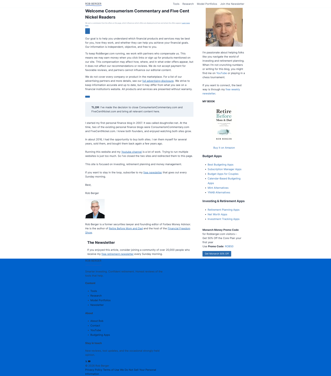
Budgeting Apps (100, 334)
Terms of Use (111, 369)
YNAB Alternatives (219, 192)
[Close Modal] (87, 31)
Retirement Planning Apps (223, 209)
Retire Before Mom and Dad (126, 228)
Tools (176, 3)
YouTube (221, 73)
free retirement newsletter (117, 254)
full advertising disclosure (158, 80)
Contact (95, 325)
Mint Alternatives (218, 187)
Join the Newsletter (232, 3)
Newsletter (97, 304)
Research (188, 3)
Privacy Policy (93, 369)
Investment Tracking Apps (223, 219)
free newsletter (152, 172)
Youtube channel (131, 151)
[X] (86, 361)
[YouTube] (89, 361)
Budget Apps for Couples (223, 173)
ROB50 (229, 246)
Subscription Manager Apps (224, 169)
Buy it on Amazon (224, 147)
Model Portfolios (207, 3)
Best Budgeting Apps (220, 164)
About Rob (96, 320)
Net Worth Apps (217, 214)
